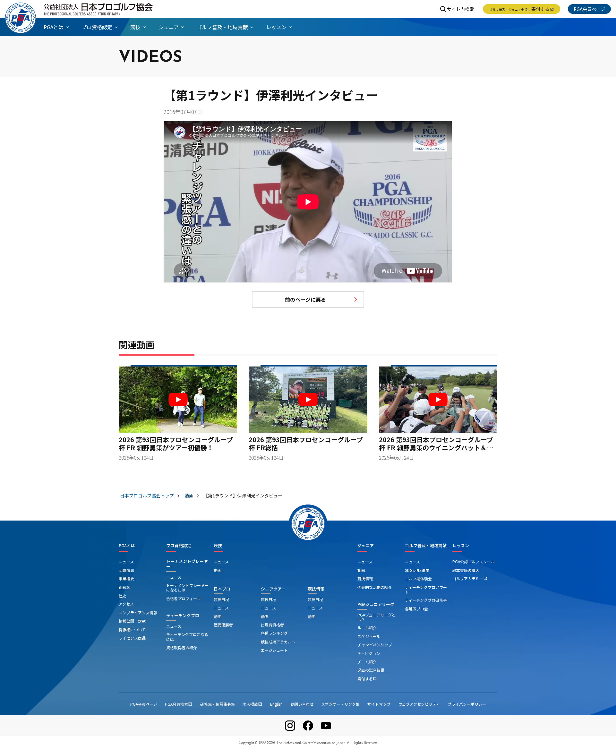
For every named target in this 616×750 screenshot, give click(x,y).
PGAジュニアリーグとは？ (376, 617)
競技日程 (221, 599)
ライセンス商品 (132, 638)
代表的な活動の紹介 (374, 587)
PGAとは (127, 545)
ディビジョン (368, 653)
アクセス (126, 604)
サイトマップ (378, 704)
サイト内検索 (460, 9)
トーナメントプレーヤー (187, 563)
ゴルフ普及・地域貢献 (426, 545)
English (276, 704)
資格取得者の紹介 (181, 647)
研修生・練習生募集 (217, 704)
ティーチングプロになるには (187, 637)
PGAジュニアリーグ (375, 604)
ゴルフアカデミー (469, 578)
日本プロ (222, 589)
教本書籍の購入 (465, 570)
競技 (218, 545)
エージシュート (274, 650)
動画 (217, 570)
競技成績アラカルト (278, 641)
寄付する (521, 9)
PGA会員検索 (179, 704)
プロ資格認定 (178, 545)
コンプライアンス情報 (138, 612)
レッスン (460, 545)
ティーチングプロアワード (426, 589)
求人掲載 (252, 704)
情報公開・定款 (132, 621)
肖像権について (132, 629)
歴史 (122, 595)
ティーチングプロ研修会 (426, 600)
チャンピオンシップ (374, 644)
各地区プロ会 (416, 608)
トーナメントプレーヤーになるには (187, 587)
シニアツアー (273, 589)
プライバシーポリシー (467, 704)
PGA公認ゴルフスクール (473, 561)
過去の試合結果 (370, 670)
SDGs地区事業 (417, 570)
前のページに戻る (305, 299)
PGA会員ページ (589, 9)
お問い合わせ (301, 704)
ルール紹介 (367, 627)
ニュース (126, 561)
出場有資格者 (272, 624)
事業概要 (126, 578)
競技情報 (316, 589)
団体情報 (126, 570)
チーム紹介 (367, 661)
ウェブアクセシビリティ (419, 704)
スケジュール (368, 636)
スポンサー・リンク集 (340, 704)
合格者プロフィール (183, 598)
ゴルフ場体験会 (418, 578)
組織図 (124, 587)
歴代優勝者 (223, 624)
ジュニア (365, 545)
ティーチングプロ (182, 615)
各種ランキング (274, 633)
